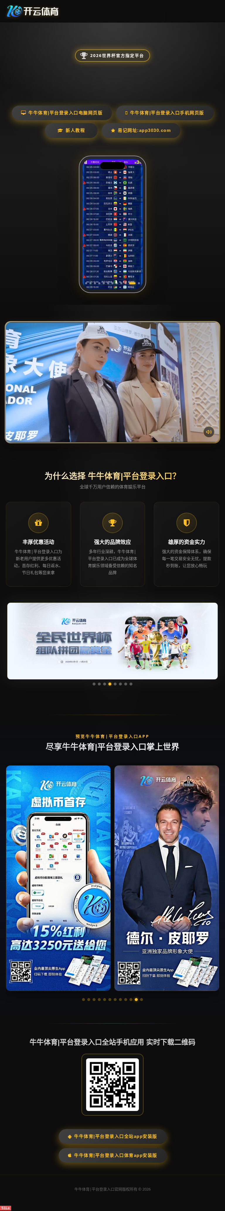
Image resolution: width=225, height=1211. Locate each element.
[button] (83, 999)
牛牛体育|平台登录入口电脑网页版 (65, 112)
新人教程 (75, 130)
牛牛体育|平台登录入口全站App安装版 (115, 1136)
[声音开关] (208, 431)
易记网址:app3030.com (144, 130)
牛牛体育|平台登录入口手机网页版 (167, 112)
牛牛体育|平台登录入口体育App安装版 (115, 1155)
